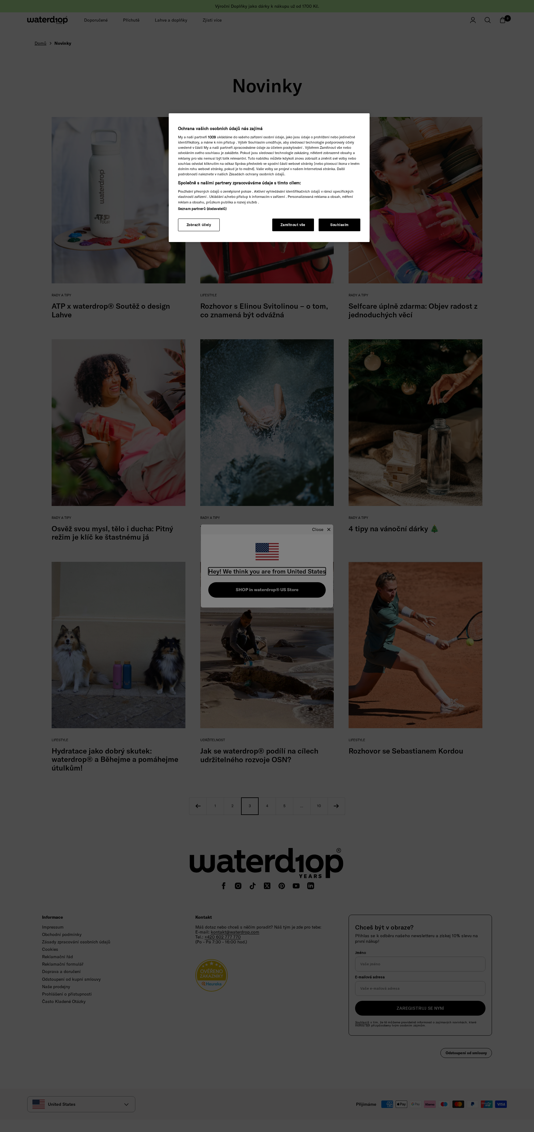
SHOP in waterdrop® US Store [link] (267, 589)
